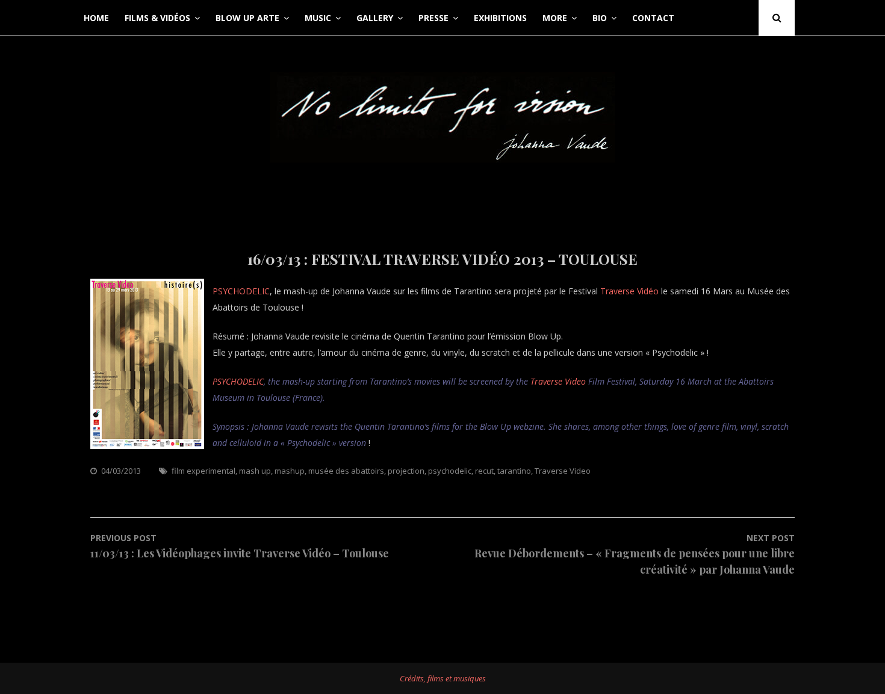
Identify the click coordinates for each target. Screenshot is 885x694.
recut (484, 470)
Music (318, 17)
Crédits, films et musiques (443, 678)
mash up (255, 470)
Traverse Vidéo (629, 291)
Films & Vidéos (157, 17)
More (554, 17)
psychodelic (449, 470)
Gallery (374, 17)
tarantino (514, 470)
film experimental (203, 470)
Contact (653, 17)
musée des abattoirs (346, 470)
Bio (599, 17)
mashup (290, 470)
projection (406, 470)
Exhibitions (500, 17)
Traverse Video (558, 381)
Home (96, 17)
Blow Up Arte (247, 17)
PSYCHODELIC (241, 291)
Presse (433, 17)
